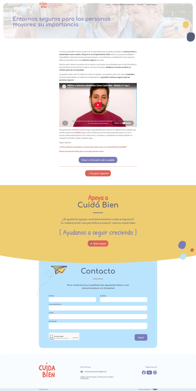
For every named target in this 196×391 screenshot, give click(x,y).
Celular (51, 313)
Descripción (53, 321)
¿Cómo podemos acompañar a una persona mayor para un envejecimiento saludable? (93, 147)
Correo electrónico (55, 304)
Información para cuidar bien (124, 4)
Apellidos (103, 296)
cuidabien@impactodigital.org (95, 372)
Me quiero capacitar (99, 173)
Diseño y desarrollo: (144, 389)
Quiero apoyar (151, 4)
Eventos (140, 4)
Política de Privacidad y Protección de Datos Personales (97, 377)
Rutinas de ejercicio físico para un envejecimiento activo (81, 151)
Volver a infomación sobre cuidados (98, 160)
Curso (107, 4)
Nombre (51, 296)
